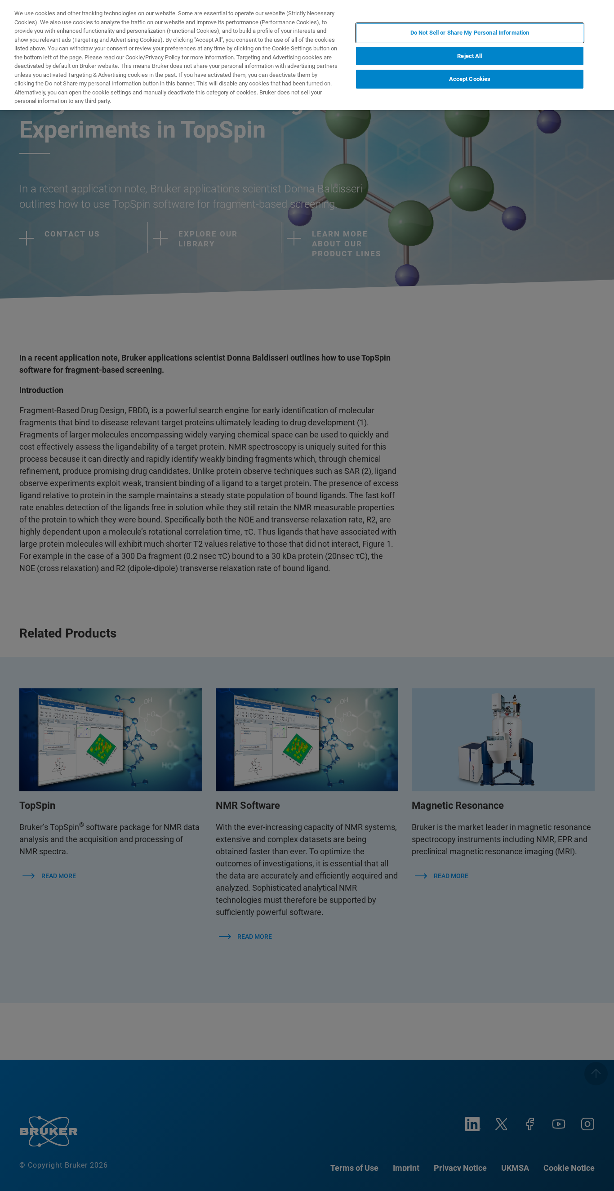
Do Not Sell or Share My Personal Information (469, 32)
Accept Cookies (470, 79)
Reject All (469, 56)
